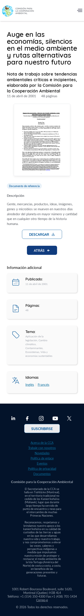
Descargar (39, 234)
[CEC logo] (18, 11)
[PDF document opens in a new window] (42, 140)
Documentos (42, 474)
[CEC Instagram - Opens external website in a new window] (41, 419)
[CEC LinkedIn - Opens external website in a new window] (13, 419)
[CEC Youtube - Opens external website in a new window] (55, 419)
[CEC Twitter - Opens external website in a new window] (69, 419)
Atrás (39, 250)
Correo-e (42, 600)
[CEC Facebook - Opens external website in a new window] (27, 419)
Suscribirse (42, 428)
